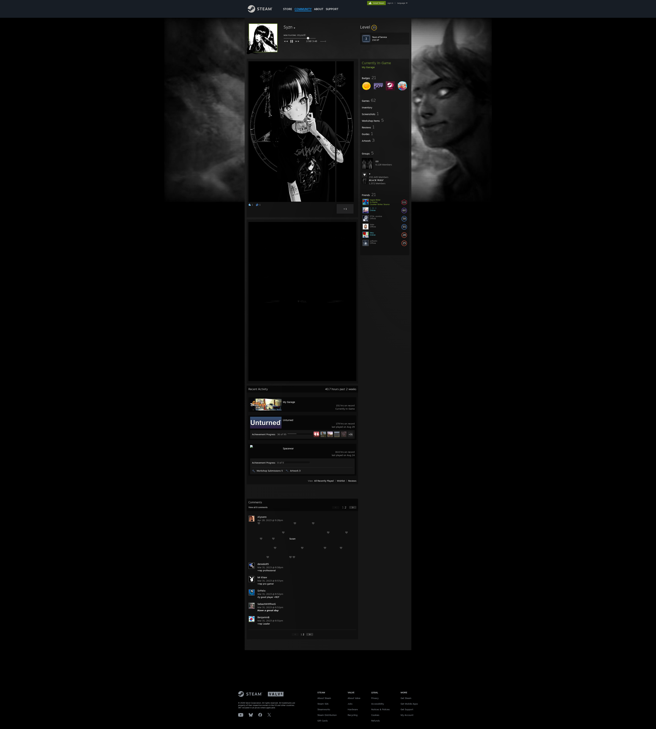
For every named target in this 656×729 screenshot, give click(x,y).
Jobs (350, 703)
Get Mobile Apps (409, 703)
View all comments (258, 507)
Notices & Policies (380, 709)
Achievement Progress (263, 434)
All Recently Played (324, 480)
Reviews (352, 480)
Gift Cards (322, 720)
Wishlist (341, 480)
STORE (287, 9)
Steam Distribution (327, 715)
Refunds (375, 720)
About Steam (324, 698)
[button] (384, 27)
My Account (407, 715)
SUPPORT (332, 9)
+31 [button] (351, 434)
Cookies (375, 715)
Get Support (407, 709)
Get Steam (406, 698)
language (401, 3)
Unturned (288, 420)
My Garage (289, 402)
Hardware (353, 709)
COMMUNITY (303, 9)
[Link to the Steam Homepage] (260, 11)
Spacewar (288, 448)
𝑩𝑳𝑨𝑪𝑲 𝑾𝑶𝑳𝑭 (376, 180)
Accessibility (377, 703)
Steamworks (323, 709)
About (318, 9)
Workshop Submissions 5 (270, 470)
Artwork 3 (295, 470)
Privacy (375, 698)
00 (377, 161)
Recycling (353, 715)
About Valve (354, 698)
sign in (390, 3)
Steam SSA (323, 703)
